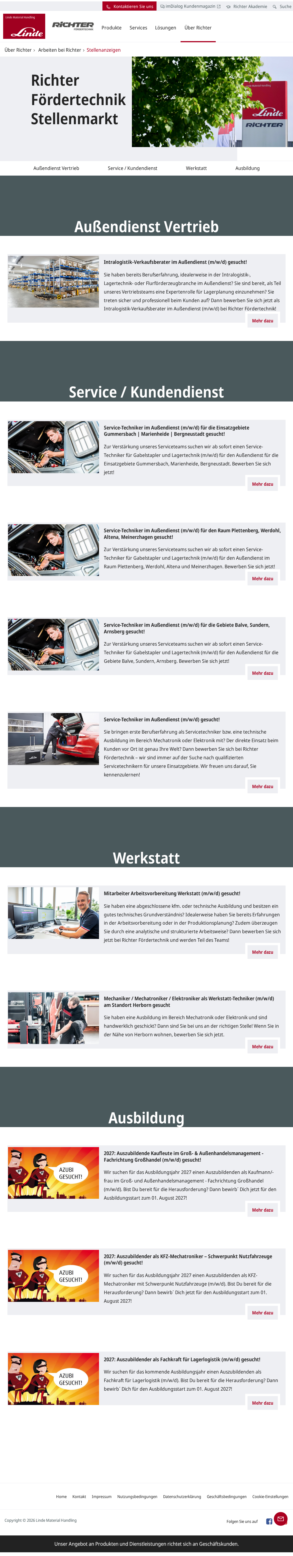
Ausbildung (247, 168)
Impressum (102, 1496)
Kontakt (79, 1496)
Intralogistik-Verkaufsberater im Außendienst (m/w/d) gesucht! (175, 262)
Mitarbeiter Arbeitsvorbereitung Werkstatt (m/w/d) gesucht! (172, 893)
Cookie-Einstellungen (270, 1496)
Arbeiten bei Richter (59, 50)
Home (61, 1496)
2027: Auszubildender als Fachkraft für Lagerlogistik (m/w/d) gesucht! (182, 1359)
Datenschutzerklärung (182, 1496)
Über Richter (18, 50)
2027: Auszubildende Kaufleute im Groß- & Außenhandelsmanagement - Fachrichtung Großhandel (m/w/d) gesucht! (184, 1156)
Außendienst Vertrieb (56, 168)
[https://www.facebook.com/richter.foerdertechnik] (269, 1521)
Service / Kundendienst (132, 168)
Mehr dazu (262, 321)
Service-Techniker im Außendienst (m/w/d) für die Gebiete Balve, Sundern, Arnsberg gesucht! (187, 628)
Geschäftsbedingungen (227, 1496)
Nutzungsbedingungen (137, 1496)
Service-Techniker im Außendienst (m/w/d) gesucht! (162, 719)
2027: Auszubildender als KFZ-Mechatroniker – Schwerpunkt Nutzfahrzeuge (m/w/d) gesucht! (188, 1259)
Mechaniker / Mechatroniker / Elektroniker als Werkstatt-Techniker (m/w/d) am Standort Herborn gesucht (189, 1001)
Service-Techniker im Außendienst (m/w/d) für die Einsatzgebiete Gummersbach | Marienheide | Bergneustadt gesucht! (176, 430)
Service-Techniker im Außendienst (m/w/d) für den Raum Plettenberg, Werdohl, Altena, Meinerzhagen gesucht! (192, 533)
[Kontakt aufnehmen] (280, 1518)
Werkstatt (196, 168)
